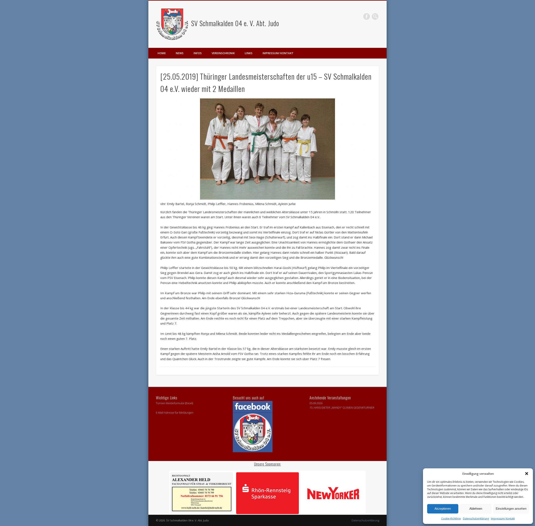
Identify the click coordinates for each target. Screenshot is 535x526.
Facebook (366, 16)
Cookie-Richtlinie (451, 518)
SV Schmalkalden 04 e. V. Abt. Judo (234, 23)
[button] (527, 473)
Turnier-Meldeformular (170, 403)
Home (162, 53)
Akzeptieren (442, 508)
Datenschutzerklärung (476, 518)
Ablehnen (475, 508)
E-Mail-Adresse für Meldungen (174, 412)
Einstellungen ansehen (511, 508)
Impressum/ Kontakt (503, 518)
